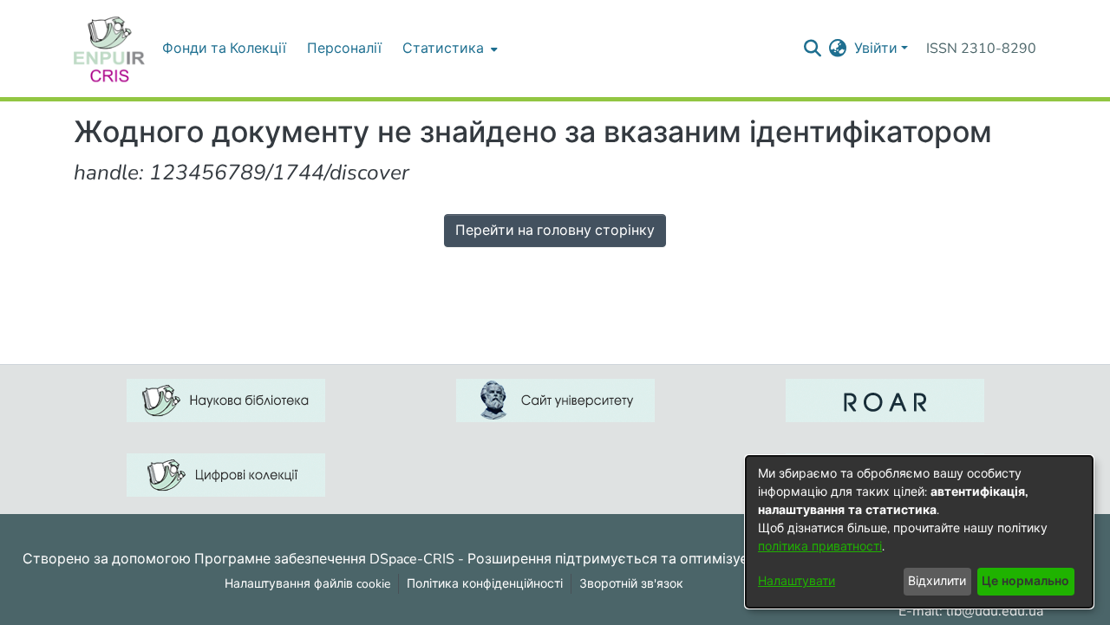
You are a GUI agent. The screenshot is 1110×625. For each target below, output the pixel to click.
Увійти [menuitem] (876, 48)
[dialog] (919, 532)
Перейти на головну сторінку (555, 230)
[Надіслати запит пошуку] (813, 48)
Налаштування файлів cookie (307, 584)
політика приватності (820, 546)
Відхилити (937, 581)
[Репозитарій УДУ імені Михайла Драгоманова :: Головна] (109, 48)
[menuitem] (448, 48)
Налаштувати (796, 581)
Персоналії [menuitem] (344, 48)
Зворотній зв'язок (631, 584)
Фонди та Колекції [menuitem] (224, 48)
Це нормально (1025, 581)
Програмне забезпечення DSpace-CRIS (324, 558)
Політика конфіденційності (485, 584)
